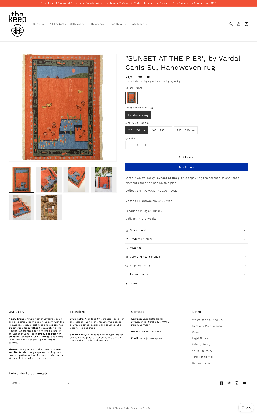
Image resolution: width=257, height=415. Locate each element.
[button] (78, 24)
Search (196, 332)
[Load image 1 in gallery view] (21, 180)
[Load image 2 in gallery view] (49, 180)
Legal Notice (200, 338)
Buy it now (186, 167)
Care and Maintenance (207, 326)
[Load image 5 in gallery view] (21, 207)
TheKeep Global (122, 408)
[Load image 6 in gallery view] (49, 207)
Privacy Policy (201, 344)
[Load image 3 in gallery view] (76, 180)
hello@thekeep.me (151, 338)
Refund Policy (201, 362)
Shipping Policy (172, 81)
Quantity (130, 138)
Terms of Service (203, 356)
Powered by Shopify (140, 408)
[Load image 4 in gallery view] (104, 180)
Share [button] (133, 283)
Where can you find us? (207, 319)
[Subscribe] (68, 383)
